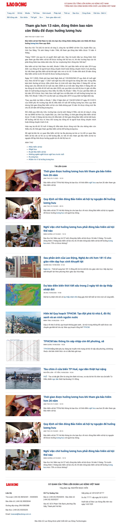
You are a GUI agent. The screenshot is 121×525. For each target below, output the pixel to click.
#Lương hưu (33, 157)
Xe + (41, 17)
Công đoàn (86, 13)
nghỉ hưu (92, 182)
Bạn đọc (76, 13)
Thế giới (33, 17)
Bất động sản (12, 17)
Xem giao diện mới (53, 17)
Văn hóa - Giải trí (99, 13)
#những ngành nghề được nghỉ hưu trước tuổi (46, 154)
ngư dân (55, 379)
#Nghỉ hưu (33, 149)
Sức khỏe (24, 17)
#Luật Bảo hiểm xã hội (37, 152)
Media (27, 13)
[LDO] (23, 181)
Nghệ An (46, 269)
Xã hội (19, 13)
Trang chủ (11, 13)
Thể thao (36, 13)
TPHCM (86, 327)
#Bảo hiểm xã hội (35, 147)
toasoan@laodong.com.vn (21, 514)
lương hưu (35, 43)
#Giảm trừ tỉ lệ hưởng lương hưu (41, 159)
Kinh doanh (47, 13)
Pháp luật (57, 13)
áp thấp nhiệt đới (70, 297)
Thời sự (67, 13)
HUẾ (45, 377)
